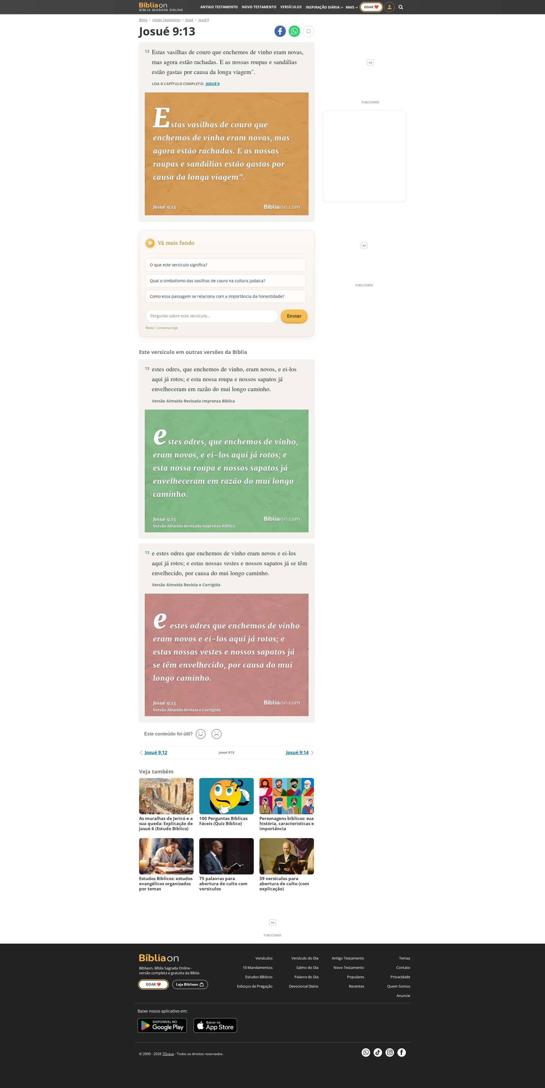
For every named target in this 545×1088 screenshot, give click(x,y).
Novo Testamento (259, 7)
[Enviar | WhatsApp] (294, 31)
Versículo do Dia (305, 958)
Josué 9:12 (156, 752)
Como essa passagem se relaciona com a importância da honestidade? (217, 296)
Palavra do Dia (306, 976)
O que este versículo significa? (178, 264)
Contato (403, 967)
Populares (355, 976)
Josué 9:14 (297, 752)
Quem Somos (398, 986)
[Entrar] (389, 7)
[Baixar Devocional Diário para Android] (162, 1026)
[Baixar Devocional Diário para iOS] (215, 1026)
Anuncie (403, 995)
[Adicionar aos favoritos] (308, 31)
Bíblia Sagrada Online (161, 10)
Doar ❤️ (153, 984)
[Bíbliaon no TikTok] (378, 1052)
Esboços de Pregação (254, 986)
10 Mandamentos (257, 967)
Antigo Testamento (219, 7)
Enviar (294, 316)
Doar (371, 6)
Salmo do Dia (307, 967)
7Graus (168, 1053)
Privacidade (400, 976)
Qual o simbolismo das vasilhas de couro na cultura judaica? (207, 280)
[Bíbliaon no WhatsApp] (366, 1052)
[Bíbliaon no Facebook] (401, 1052)
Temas (404, 958)
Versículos (291, 7)
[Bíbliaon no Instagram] (389, 1052)
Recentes (356, 986)
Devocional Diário (303, 986)
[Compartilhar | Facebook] (280, 31)
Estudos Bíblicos (258, 976)
